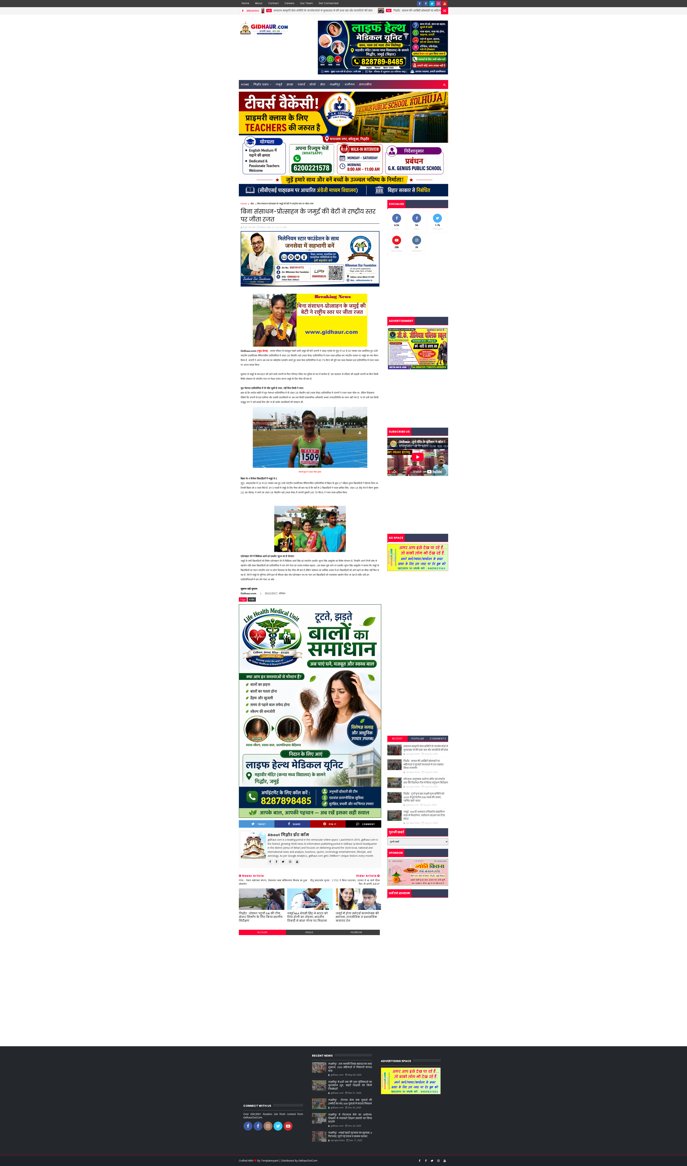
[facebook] (419, 3)
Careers (289, 3)
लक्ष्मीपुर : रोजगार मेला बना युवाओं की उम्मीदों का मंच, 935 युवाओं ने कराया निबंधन (350, 1101)
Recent (397, 738)
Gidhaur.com (248, 350)
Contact (273, 3)
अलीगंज (350, 84)
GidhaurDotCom (307, 1160)
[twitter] (432, 3)
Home (245, 3)
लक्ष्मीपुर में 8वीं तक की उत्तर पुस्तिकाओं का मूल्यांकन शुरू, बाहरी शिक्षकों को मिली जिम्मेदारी (350, 1085)
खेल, (285, 227)
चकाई (301, 84)
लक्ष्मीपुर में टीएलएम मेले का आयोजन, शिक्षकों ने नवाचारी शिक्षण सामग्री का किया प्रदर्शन (350, 1118)
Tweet (261, 824)
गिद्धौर (262, 10)
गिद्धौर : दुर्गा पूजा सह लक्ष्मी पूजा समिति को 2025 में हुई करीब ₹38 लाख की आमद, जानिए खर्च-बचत (423, 797)
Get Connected (328, 3)
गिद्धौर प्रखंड (261, 84)
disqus (309, 932)
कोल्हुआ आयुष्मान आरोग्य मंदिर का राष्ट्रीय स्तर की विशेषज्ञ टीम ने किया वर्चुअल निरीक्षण (436, 10)
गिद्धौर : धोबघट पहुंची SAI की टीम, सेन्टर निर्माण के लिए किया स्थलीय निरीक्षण (260, 917)
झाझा (290, 84)
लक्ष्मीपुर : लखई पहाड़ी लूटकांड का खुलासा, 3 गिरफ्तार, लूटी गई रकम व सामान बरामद (350, 1134)
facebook (356, 932)
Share (297, 824)
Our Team (306, 3)
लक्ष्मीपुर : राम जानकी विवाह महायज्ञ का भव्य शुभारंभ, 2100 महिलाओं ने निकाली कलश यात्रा (350, 1067)
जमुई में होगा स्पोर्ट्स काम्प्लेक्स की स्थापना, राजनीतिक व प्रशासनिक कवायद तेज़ (357, 917)
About (258, 3)
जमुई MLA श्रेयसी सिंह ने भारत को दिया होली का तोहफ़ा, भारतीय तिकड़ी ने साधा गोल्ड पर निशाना (307, 917)
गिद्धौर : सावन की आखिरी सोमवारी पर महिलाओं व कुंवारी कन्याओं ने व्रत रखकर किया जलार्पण (317, 10)
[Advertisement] (310, 964)
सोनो (313, 84)
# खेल (251, 599)
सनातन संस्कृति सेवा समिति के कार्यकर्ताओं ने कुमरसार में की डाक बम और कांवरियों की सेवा (425, 748)
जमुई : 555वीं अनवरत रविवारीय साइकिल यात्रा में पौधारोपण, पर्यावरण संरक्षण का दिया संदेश (424, 815)
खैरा (322, 84)
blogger (262, 932)
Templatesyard (269, 1160)
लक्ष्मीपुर (335, 84)
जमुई (279, 84)
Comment (368, 824)
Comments (438, 738)
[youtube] (444, 3)
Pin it (333, 824)
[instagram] (438, 3)
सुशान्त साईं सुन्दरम (249, 588)
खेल (252, 203)
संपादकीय (365, 84)
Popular (417, 738)
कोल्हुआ (384, 10)
